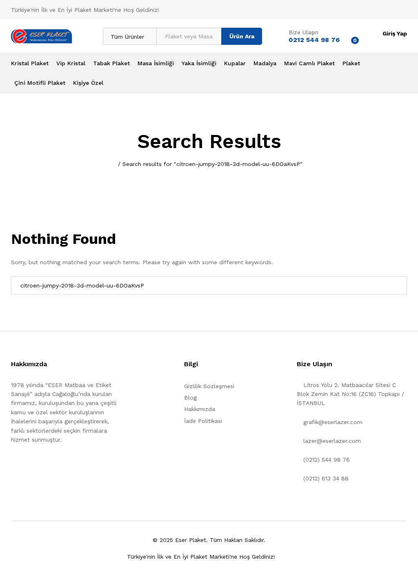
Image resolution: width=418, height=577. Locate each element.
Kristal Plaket (30, 63)
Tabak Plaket (111, 63)
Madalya (264, 63)
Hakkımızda (199, 409)
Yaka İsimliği (199, 63)
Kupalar (235, 63)
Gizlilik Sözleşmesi (209, 386)
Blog (190, 397)
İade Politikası (203, 421)
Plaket (351, 63)
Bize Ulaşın (303, 32)
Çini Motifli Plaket (39, 83)
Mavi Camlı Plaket (309, 63)
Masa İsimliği (156, 63)
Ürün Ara (241, 36)
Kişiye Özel (88, 83)
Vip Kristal (70, 63)
